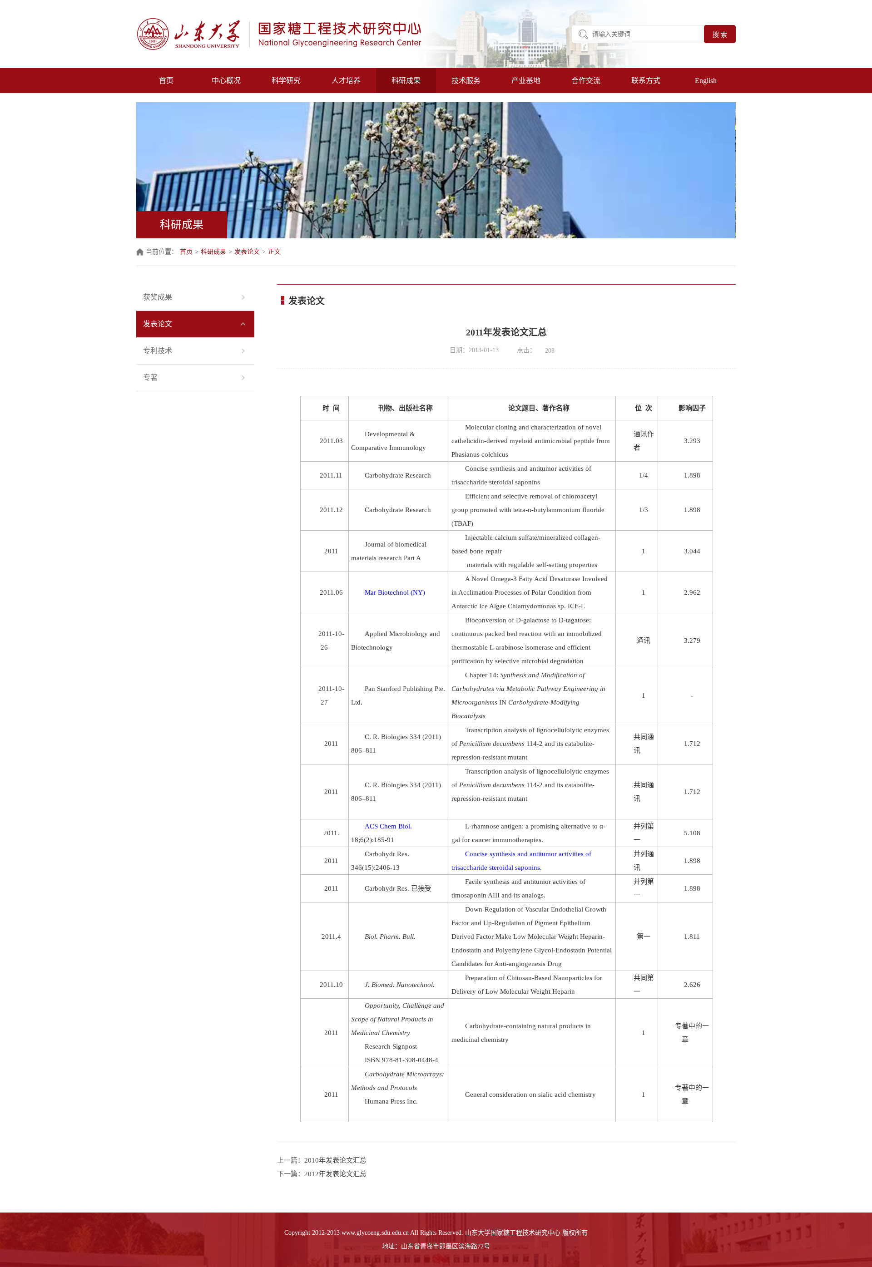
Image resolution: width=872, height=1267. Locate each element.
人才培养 (346, 80)
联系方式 (645, 80)
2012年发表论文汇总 (335, 1174)
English (706, 80)
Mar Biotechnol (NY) (395, 592)
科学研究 (286, 80)
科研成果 (406, 80)
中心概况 (226, 80)
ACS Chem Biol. (388, 826)
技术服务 (466, 80)
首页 (166, 80)
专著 (150, 377)
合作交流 (585, 80)
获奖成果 (157, 297)
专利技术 (157, 351)
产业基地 (525, 80)
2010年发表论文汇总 (335, 1160)
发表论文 (247, 251)
